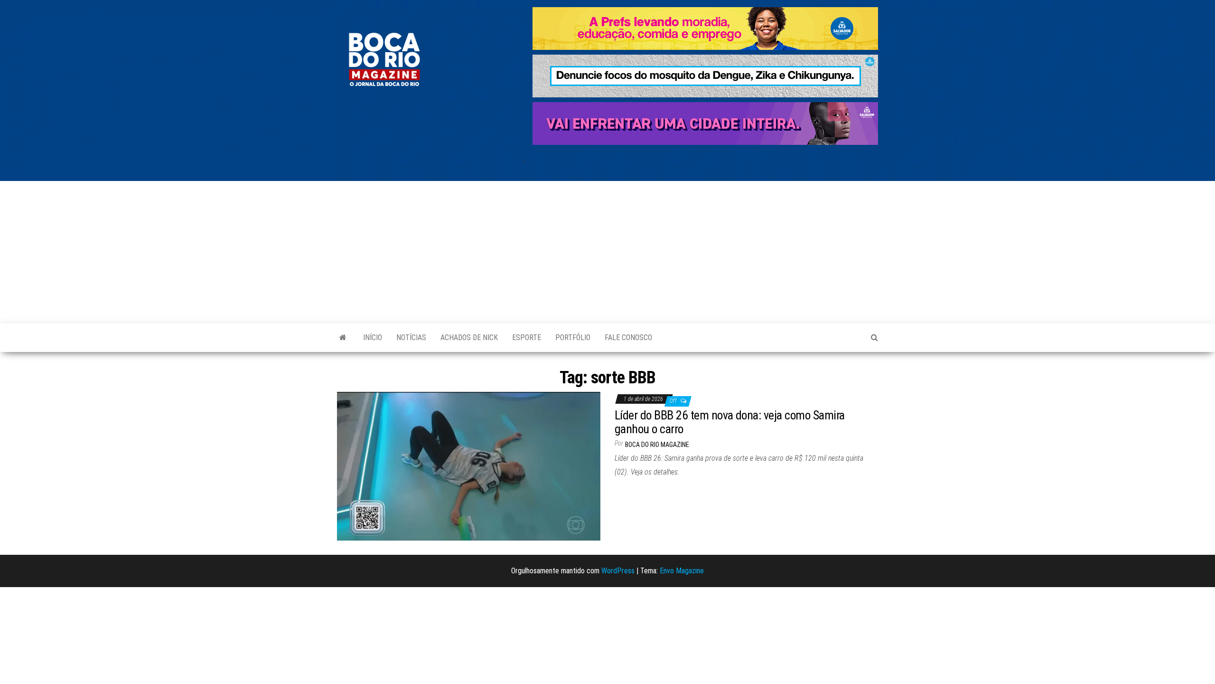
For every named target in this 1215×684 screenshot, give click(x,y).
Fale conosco (628, 337)
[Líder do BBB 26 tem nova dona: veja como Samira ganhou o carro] (468, 465)
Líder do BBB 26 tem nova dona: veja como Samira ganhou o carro (730, 422)
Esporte (526, 337)
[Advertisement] (607, 252)
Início (372, 337)
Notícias (411, 337)
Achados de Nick (469, 337)
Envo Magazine (682, 570)
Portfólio (572, 337)
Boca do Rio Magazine (657, 444)
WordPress (618, 570)
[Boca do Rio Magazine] (343, 337)
